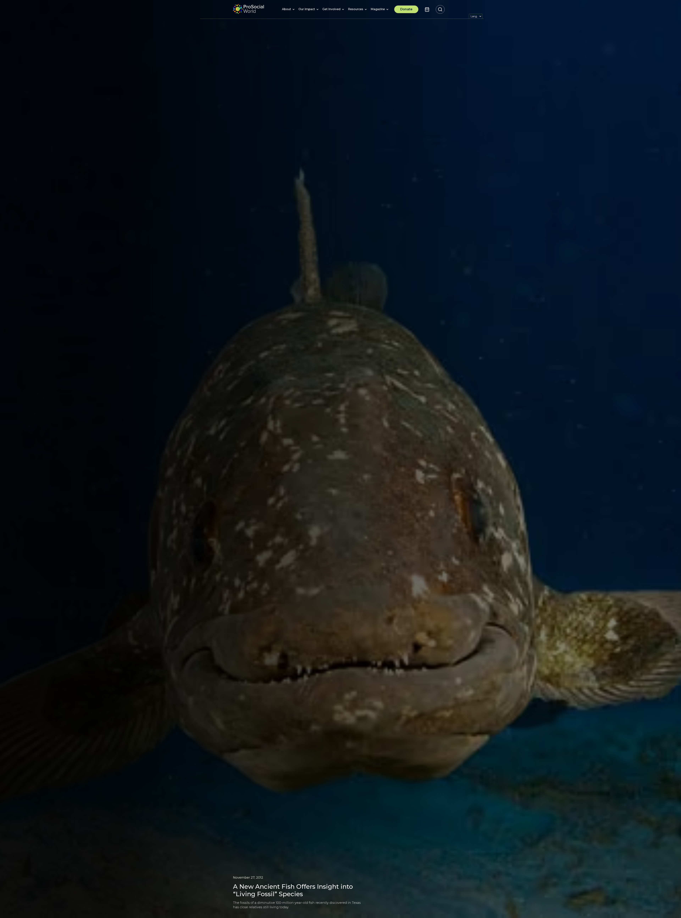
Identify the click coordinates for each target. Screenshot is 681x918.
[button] (286, 9)
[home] (248, 9)
